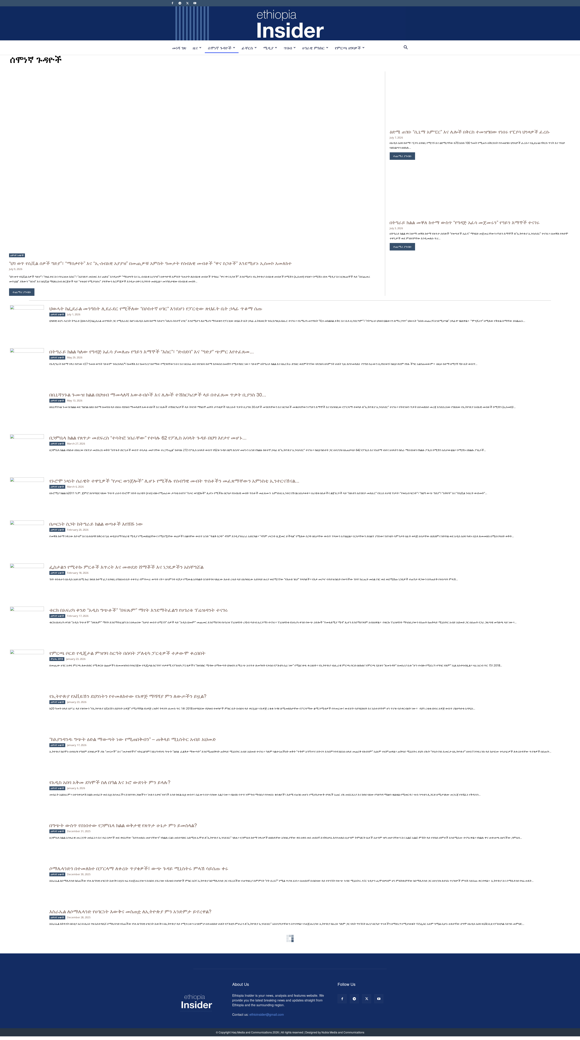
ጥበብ (288, 48)
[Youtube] (194, 3)
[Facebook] (172, 3)
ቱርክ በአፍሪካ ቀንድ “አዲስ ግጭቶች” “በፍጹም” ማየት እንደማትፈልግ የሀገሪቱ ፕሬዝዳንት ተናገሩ (138, 609)
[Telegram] (179, 3)
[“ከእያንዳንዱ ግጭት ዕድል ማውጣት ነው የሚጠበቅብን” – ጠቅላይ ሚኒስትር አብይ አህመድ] (27, 748)
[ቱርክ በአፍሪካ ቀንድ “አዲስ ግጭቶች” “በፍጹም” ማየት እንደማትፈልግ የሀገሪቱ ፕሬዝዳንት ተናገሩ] (27, 618)
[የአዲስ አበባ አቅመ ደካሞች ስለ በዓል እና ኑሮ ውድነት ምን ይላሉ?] (27, 790)
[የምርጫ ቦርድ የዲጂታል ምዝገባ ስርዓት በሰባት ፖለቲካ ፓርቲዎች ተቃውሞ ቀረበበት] (27, 661)
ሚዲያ (268, 48)
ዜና (195, 48)
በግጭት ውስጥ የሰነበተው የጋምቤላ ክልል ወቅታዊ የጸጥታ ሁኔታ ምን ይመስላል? (123, 825)
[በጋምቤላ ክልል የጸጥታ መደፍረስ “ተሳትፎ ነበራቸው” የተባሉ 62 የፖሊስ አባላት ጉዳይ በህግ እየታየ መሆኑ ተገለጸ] (27, 445)
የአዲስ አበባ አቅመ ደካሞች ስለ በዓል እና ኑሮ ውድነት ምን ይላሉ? (109, 781)
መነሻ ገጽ (179, 48)
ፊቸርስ (247, 48)
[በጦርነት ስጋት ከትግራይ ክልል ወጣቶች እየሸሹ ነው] (27, 531)
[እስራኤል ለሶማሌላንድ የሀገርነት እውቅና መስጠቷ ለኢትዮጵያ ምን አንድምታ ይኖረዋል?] (27, 919)
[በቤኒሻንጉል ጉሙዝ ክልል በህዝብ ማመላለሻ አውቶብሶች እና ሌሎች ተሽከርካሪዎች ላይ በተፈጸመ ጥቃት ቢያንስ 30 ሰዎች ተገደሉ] (27, 402)
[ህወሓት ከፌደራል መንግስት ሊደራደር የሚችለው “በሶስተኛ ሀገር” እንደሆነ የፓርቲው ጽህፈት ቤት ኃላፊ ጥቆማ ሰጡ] (27, 316)
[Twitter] (187, 3)
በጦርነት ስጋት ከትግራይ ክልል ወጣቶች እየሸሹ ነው (96, 523)
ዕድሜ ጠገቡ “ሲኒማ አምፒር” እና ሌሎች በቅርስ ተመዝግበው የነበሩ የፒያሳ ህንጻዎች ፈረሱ (470, 131)
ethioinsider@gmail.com (266, 1014)
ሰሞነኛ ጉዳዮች (220, 48)
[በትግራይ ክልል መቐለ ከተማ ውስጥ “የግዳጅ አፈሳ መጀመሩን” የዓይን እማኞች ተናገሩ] (480, 189)
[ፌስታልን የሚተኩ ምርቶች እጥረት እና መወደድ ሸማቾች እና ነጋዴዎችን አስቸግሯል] (27, 575)
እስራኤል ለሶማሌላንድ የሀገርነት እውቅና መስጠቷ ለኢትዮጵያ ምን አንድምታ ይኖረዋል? (130, 911)
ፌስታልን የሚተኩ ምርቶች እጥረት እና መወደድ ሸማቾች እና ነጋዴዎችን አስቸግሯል (127, 566)
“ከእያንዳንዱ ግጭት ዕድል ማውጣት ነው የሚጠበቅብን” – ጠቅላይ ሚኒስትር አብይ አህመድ (133, 738)
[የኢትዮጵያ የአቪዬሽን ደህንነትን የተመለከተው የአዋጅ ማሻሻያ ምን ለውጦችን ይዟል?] (27, 704)
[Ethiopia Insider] (290, 23)
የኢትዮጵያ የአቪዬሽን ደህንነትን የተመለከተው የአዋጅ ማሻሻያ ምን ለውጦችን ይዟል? (127, 695)
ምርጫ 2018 (57, 659)
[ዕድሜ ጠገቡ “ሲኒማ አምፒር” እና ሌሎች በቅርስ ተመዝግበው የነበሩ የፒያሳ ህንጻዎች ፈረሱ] (480, 98)
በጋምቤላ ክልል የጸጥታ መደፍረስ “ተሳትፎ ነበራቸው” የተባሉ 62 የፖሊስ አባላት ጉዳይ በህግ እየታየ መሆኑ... (147, 437)
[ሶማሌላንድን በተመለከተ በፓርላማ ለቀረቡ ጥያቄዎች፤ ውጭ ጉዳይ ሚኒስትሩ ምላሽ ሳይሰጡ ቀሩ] (27, 876)
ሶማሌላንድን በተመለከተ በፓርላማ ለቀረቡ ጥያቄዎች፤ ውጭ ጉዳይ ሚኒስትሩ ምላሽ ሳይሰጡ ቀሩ (140, 868)
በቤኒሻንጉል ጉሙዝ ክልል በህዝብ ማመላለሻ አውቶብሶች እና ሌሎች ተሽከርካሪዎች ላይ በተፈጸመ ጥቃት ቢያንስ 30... (157, 394)
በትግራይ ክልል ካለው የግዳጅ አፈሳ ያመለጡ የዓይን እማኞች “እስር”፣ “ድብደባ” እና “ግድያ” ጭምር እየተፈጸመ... (151, 351)
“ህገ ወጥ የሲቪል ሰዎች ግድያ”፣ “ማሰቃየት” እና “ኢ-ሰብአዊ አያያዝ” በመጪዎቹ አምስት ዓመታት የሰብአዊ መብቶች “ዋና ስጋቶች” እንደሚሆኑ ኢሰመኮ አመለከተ (150, 263)
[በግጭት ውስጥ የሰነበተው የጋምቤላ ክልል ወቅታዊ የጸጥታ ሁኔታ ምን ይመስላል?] (27, 833)
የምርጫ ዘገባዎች (348, 48)
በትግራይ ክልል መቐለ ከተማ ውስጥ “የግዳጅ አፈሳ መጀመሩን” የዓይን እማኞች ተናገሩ (464, 222)
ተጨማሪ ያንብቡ (21, 292)
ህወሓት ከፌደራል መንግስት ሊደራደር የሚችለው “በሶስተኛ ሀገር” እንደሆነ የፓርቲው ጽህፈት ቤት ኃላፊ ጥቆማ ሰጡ (155, 308)
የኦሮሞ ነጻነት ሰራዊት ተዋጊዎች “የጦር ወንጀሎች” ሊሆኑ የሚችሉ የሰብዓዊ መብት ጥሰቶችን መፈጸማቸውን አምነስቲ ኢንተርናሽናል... (174, 480)
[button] (405, 48)
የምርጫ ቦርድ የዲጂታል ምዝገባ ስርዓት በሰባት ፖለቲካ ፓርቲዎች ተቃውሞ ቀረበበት (127, 652)
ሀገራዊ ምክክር (313, 48)
